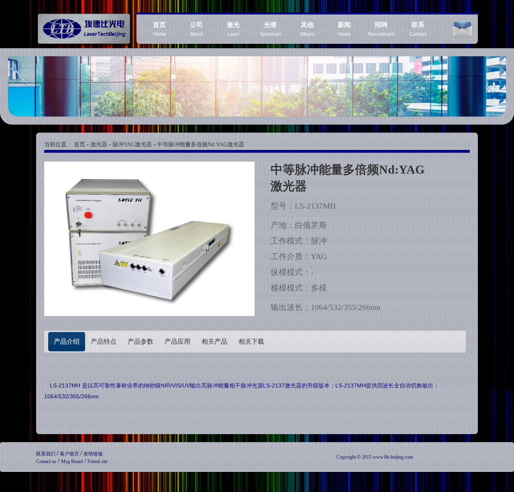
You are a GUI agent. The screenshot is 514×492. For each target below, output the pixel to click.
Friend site (98, 461)
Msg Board (72, 461)
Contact (418, 29)
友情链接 (93, 454)
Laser (233, 29)
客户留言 (70, 454)
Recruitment (381, 29)
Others (307, 29)
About (196, 29)
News (344, 29)
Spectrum (270, 29)
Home (159, 29)
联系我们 (46, 454)
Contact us (46, 461)
